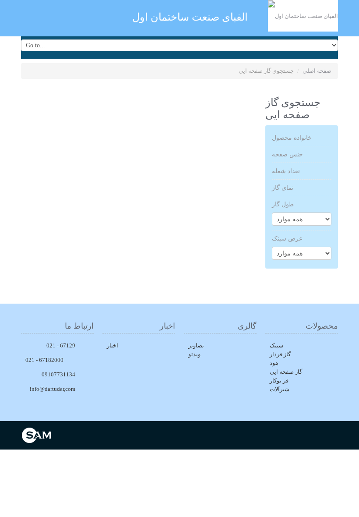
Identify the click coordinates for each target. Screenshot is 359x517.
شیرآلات (279, 389)
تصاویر (196, 345)
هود (274, 363)
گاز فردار (280, 354)
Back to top (344, 503)
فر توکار (279, 380)
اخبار (112, 345)
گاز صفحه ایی (286, 371)
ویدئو (194, 354)
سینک (276, 345)
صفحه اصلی (317, 70)
